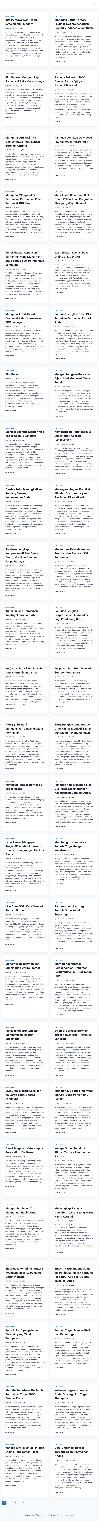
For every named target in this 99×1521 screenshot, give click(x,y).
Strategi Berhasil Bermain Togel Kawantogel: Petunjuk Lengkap (73, 1034)
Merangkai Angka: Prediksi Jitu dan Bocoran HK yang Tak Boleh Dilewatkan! (72, 493)
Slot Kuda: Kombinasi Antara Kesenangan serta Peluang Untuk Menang (24, 1272)
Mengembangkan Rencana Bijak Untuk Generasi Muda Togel (72, 378)
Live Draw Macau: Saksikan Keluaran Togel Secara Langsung (23, 1095)
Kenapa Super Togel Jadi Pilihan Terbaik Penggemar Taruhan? (72, 1152)
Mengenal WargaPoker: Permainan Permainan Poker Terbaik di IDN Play (24, 199)
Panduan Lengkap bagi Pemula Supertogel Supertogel (70, 910)
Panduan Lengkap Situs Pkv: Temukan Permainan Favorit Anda (73, 318)
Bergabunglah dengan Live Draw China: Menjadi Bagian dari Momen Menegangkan (73, 728)
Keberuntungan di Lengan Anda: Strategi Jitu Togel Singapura (72, 1394)
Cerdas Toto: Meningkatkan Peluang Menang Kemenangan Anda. (23, 493)
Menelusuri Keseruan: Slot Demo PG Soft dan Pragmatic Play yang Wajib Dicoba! (74, 199)
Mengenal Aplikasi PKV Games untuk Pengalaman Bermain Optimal (22, 141)
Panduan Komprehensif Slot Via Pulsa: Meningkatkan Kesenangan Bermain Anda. (73, 788)
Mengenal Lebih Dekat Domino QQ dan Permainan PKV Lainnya (23, 318)
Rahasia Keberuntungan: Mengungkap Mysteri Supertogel (21, 1034)
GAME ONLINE (9, 16)
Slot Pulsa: (12, 374)
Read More (10, 60)
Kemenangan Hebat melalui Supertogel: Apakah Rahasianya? (73, 436)
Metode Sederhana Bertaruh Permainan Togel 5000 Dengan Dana (24, 1394)
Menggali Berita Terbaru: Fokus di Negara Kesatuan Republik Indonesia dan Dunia (74, 24)
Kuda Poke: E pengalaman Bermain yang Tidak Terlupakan (22, 1334)
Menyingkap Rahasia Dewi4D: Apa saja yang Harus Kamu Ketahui (74, 1212)
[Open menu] (95, 3)
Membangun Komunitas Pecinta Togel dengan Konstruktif (70, 846)
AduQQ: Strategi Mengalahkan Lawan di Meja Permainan (24, 728)
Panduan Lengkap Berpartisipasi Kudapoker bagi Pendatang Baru (71, 615)
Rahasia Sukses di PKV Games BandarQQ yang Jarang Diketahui (70, 81)
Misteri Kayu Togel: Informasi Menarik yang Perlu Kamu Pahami (74, 1095)
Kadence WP (70, 1515)
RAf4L (9, 28)
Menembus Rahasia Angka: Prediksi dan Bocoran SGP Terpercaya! (72, 553)
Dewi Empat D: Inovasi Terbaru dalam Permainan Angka (71, 1452)
